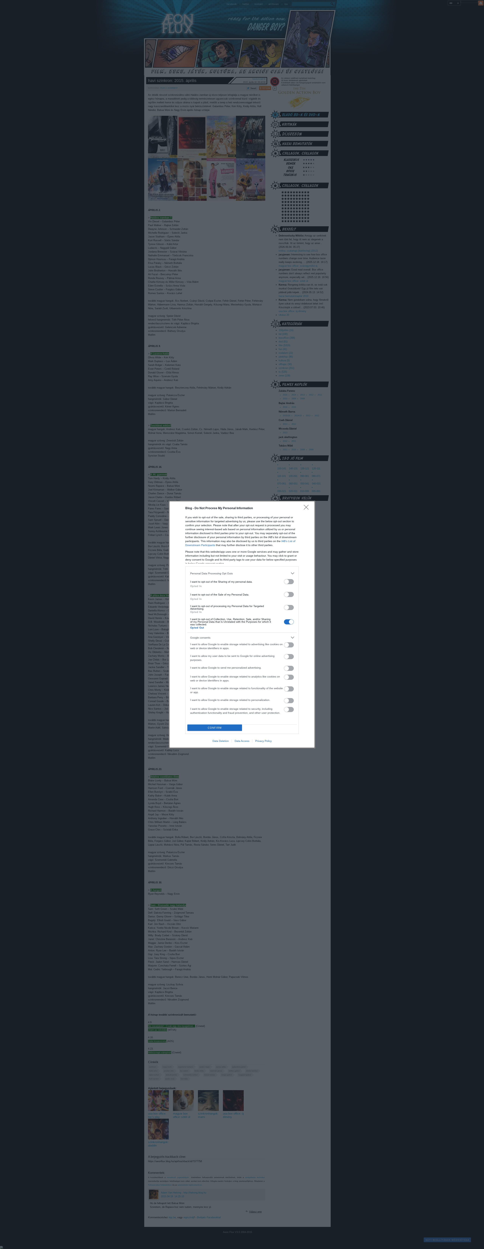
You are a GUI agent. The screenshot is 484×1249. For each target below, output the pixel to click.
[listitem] (242, 573)
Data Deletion (221, 740)
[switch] (289, 581)
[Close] (307, 508)
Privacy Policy (263, 740)
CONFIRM (215, 727)
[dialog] (242, 624)
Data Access (242, 740)
